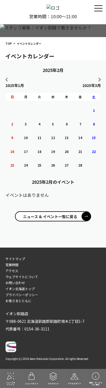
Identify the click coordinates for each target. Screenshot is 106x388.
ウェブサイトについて (21, 276)
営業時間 (11, 264)
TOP (8, 43)
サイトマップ (15, 258)
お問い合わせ (15, 282)
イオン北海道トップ (20, 288)
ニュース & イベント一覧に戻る (50, 216)
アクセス (11, 270)
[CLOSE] (98, 8)
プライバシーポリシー (21, 294)
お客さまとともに (18, 300)
